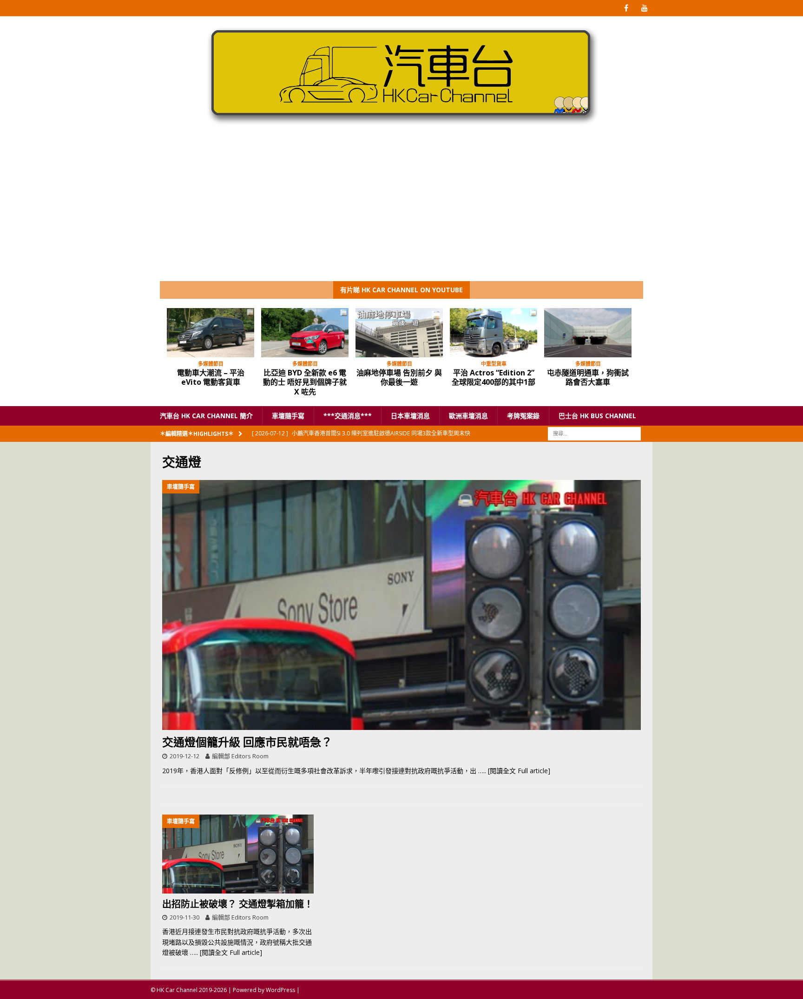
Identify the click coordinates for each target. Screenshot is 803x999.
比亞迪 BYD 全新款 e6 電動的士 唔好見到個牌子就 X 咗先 (305, 382)
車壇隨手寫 (288, 415)
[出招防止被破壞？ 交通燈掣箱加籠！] (238, 854)
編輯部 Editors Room (240, 756)
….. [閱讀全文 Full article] (514, 770)
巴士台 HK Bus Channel (597, 415)
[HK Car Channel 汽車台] (401, 127)
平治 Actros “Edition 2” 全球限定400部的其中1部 (493, 378)
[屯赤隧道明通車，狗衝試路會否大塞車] (588, 332)
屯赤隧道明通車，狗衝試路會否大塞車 (588, 378)
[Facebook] (626, 8)
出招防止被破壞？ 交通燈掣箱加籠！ (237, 904)
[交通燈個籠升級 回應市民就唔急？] (401, 605)
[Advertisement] (401, 211)
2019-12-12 (184, 756)
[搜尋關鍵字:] (594, 433)
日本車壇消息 (410, 415)
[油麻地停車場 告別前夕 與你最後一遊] (399, 332)
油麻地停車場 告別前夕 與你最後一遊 (399, 378)
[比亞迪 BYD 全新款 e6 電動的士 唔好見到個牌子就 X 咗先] (305, 332)
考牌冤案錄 (523, 415)
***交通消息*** (347, 415)
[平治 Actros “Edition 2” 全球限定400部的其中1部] (493, 332)
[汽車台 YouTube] (644, 8)
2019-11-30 (184, 917)
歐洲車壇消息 (468, 415)
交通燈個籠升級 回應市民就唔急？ (247, 741)
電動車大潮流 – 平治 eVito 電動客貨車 (210, 378)
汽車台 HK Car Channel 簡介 (206, 415)
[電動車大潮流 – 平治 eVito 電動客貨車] (210, 332)
